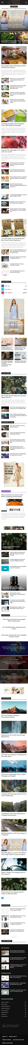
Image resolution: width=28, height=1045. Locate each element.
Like (26, 285)
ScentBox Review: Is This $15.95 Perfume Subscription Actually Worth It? (17, 164)
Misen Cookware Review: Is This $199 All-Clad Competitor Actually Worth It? (18, 178)
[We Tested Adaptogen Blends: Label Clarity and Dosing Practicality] (14, 677)
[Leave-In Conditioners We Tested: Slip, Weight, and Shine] (5, 434)
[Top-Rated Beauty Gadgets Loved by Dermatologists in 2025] (5, 196)
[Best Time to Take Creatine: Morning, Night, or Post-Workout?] (5, 978)
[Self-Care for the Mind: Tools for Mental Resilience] (5, 427)
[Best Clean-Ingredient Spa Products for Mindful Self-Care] (5, 259)
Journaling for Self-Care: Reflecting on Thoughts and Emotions (13, 814)
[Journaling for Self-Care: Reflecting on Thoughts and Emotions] (14, 805)
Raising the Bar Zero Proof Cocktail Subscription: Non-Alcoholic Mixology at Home (18, 87)
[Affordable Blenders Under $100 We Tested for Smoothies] (5, 568)
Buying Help (4, 39)
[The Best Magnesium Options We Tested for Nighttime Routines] (5, 561)
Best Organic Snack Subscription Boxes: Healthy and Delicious (13, 66)
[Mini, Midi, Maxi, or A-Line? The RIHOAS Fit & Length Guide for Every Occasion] (14, 21)
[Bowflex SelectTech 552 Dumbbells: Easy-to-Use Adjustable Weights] (21, 342)
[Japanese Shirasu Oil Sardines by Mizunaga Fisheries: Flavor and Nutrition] (5, 554)
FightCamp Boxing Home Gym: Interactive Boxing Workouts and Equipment (17, 448)
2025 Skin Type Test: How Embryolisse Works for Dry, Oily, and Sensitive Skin (7, 348)
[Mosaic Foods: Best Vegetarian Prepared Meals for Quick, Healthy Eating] (5, 101)
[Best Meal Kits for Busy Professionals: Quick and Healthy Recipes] (5, 595)
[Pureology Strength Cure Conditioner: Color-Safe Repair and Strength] (14, 116)
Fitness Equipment (18, 345)
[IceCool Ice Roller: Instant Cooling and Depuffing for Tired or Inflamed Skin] (5, 210)
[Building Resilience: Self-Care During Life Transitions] (14, 825)
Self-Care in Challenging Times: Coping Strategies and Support (13, 775)
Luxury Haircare (4, 121)
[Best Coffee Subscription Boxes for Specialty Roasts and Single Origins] (5, 409)
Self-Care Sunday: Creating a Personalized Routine (10, 716)
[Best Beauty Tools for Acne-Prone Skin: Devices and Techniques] (5, 203)
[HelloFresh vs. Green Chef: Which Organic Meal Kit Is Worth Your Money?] (5, 80)
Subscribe (25, 292)
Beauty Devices (4, 198)
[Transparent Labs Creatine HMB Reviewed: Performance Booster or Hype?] (5, 602)
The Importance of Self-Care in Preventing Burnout (11, 547)
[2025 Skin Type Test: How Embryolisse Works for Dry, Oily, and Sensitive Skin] (7, 342)
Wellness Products (5, 236)
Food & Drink (4, 63)
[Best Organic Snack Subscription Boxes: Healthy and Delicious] (14, 55)
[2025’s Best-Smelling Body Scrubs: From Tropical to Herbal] (5, 910)
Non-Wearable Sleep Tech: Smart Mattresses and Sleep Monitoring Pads (17, 441)
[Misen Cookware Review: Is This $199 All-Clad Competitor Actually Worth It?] (5, 179)
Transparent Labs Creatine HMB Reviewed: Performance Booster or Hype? (18, 601)
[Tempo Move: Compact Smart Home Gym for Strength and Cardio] (5, 992)
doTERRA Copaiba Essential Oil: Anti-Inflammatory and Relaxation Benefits (18, 966)
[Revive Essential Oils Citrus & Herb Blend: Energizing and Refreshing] (14, 505)
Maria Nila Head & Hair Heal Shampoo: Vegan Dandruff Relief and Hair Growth (18, 185)
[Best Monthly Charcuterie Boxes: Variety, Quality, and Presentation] (5, 952)
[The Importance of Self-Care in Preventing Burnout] (14, 541)
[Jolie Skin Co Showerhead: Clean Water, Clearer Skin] (21, 356)
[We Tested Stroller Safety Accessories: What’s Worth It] (14, 385)
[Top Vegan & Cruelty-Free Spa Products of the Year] (5, 266)
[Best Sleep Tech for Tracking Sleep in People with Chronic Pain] (5, 455)
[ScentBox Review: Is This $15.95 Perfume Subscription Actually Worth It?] (5, 165)
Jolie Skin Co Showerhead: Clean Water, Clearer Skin (21, 362)
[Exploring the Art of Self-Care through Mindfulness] (14, 727)
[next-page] (4, 106)
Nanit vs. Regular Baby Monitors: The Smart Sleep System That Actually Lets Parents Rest (18, 251)
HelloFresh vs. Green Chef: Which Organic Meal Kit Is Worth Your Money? (17, 80)
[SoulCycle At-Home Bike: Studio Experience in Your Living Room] (5, 932)
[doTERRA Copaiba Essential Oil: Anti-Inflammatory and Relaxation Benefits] (5, 966)
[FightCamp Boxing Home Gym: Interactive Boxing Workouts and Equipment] (5, 448)
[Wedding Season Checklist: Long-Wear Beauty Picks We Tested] (5, 609)
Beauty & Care (4, 23)
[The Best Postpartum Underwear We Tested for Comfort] (14, 662)
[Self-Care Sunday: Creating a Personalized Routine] (14, 707)
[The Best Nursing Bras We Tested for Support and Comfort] (5, 925)
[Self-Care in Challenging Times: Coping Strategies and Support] (14, 766)
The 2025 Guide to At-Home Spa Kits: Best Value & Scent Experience (13, 239)
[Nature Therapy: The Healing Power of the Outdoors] (14, 864)
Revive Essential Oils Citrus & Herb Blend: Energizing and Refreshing (12, 495)
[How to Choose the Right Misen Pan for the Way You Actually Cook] (11, 38)
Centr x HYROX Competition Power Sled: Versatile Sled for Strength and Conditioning (18, 415)
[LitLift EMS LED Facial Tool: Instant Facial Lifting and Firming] (5, 918)
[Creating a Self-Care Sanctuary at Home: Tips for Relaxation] (14, 786)
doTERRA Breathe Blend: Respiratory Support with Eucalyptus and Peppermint (14, 588)
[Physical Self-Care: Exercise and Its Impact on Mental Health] (14, 884)
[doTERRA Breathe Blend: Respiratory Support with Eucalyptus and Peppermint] (14, 582)
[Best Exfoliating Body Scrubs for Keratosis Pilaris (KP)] (5, 273)
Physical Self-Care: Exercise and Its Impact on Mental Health (12, 893)
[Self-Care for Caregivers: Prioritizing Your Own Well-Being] (14, 746)
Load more (13, 936)
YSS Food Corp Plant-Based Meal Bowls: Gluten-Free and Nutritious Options (17, 94)
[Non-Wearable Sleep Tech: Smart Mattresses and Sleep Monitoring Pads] (5, 441)
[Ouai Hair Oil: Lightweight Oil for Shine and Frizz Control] (14, 142)
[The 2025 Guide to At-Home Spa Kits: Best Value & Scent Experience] (14, 228)
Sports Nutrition (4, 713)
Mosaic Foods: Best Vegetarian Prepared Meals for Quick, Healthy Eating (17, 101)
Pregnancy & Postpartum (14, 659)
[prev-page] (2, 106)
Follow (25, 289)
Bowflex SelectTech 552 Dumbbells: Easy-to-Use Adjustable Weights (20, 348)
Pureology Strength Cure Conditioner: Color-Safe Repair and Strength (12, 124)
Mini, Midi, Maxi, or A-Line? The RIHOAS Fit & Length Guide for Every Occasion (13, 853)
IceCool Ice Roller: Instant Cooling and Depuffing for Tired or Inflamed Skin (18, 210)
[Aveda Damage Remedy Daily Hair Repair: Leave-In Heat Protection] (5, 172)
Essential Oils (4, 510)
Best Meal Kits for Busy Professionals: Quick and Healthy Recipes (17, 594)
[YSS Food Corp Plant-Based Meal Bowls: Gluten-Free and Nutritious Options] (5, 94)
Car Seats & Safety (5, 393)
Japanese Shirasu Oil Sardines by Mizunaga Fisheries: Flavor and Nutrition (17, 554)
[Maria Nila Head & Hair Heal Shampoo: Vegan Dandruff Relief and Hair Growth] (5, 186)
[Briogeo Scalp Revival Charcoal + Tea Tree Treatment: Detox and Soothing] (14, 648)
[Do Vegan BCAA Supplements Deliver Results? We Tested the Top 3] (5, 959)
